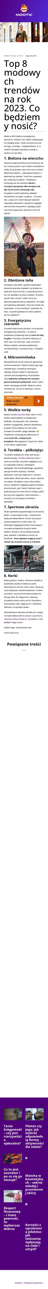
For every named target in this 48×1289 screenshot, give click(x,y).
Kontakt (18, 1283)
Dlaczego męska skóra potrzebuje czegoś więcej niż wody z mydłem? (23, 756)
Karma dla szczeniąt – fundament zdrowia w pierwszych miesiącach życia (23, 905)
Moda (14, 56)
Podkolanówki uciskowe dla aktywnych (17, 1049)
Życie (21, 56)
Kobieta (7, 56)
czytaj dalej (13, 711)
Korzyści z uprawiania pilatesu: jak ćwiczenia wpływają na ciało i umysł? (33, 1237)
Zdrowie (22, 985)
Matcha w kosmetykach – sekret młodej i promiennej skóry (34, 1184)
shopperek (32, 441)
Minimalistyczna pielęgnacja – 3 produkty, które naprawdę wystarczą (22, 830)
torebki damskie (18, 414)
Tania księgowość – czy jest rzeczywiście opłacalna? (13, 1134)
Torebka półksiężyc (26, 458)
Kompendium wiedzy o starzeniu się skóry (22, 685)
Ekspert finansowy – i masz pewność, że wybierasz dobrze (12, 1218)
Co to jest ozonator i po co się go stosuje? (13, 1174)
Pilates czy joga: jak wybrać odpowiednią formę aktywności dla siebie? (34, 1136)
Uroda (27, 690)
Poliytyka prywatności (33, 1283)
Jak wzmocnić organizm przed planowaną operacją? (22, 978)
